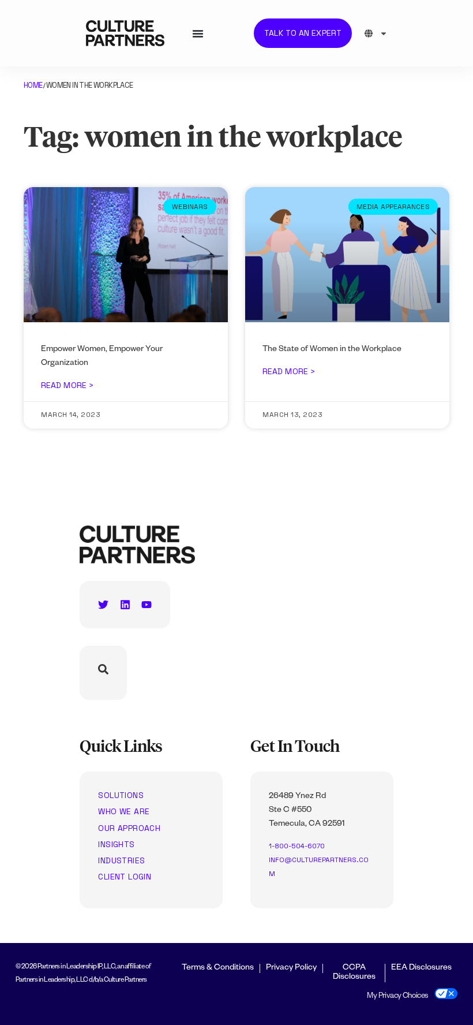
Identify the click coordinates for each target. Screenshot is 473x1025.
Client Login (124, 876)
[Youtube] (146, 604)
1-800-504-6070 (297, 846)
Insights (116, 844)
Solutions (121, 795)
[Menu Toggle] (198, 33)
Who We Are (123, 811)
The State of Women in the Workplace (331, 350)
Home (33, 85)
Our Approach (129, 828)
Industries (121, 860)
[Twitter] (103, 604)
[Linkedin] (125, 604)
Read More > (67, 385)
